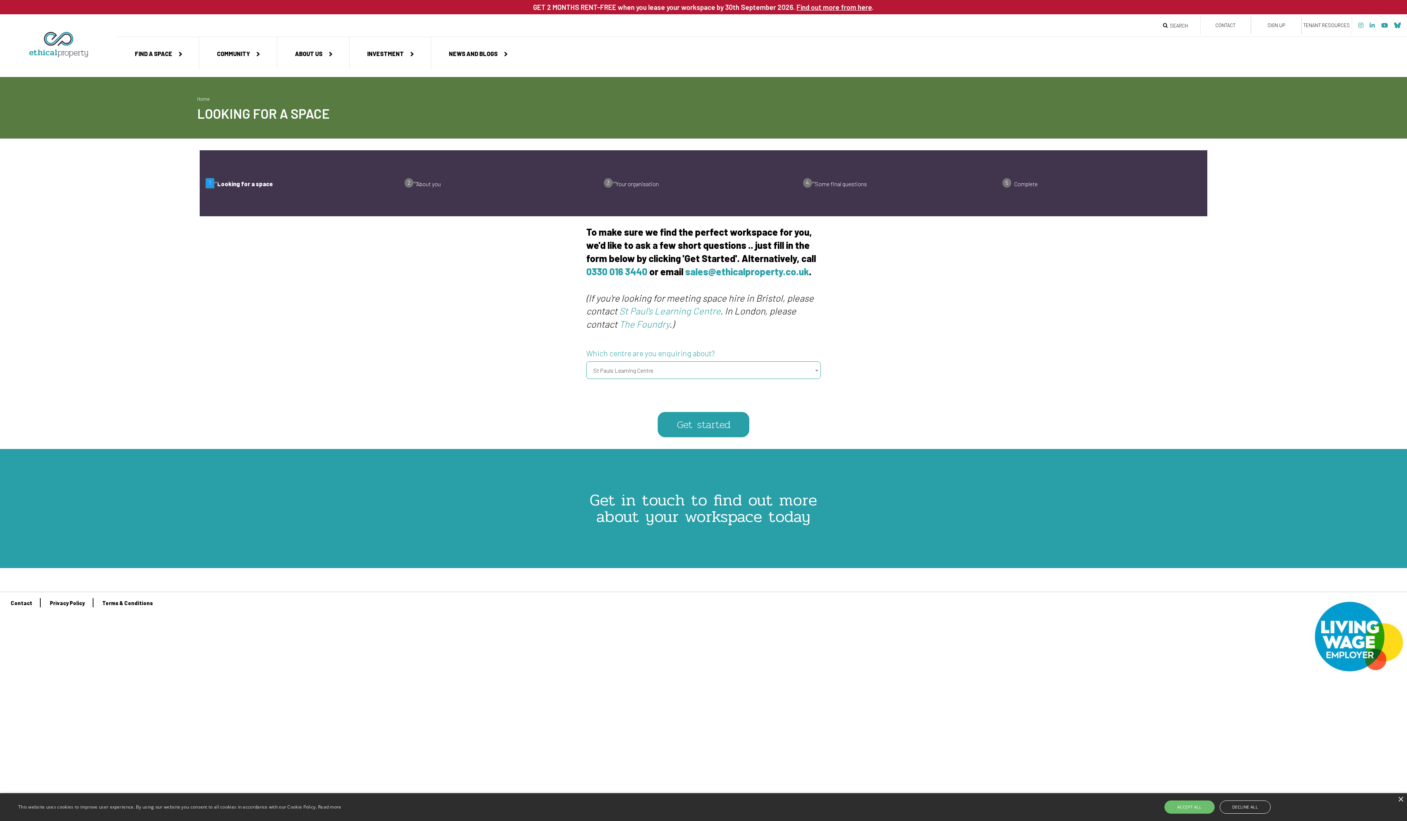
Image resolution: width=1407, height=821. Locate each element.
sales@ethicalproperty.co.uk (747, 271)
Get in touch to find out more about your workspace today (703, 508)
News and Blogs (473, 53)
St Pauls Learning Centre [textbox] (623, 370)
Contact (1225, 25)
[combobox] (703, 370)
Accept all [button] (1189, 807)
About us (308, 53)
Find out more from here (834, 7)
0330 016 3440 (616, 271)
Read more (329, 807)
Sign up (1276, 25)
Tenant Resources (1326, 25)
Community (233, 53)
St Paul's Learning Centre (669, 310)
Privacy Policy (67, 603)
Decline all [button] (1245, 807)
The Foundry (644, 323)
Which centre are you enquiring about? (650, 353)
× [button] (1400, 799)
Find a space (153, 53)
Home (203, 99)
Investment (385, 53)
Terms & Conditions (127, 603)
